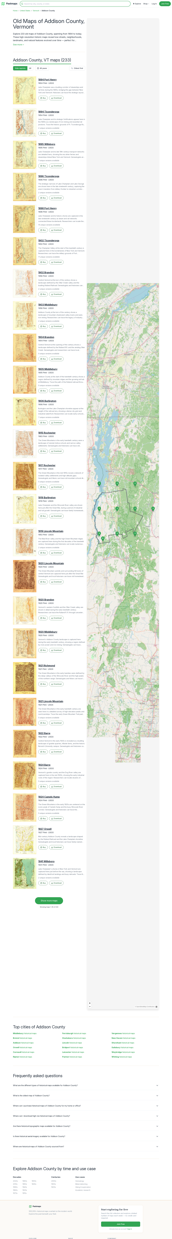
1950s (24, 1184)
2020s (15, 1181)
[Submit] (22, 3)
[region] (123, 513)
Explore (138, 4)
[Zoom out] (89, 1006)
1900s (34, 1181)
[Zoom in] (89, 1003)
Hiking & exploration (83, 1187)
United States (25, 11)
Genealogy (79, 1181)
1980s (15, 1190)
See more (17, 44)
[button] (99, 509)
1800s (53, 1187)
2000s (53, 1181)
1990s (15, 1187)
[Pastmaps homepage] (35, 1206)
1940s (24, 1187)
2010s (15, 1184)
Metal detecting (81, 1184)
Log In (154, 4)
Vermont (36, 11)
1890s (34, 1184)
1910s (24, 1193)
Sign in (129, 1229)
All (30, 68)
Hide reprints (20, 68)
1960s (24, 1181)
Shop (145, 4)
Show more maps (49, 900)
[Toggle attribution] (156, 1006)
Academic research (82, 1190)
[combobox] (75, 4)
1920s (24, 1190)
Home (15, 11)
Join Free (121, 1224)
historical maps (25, 1033)
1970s (15, 1193)
